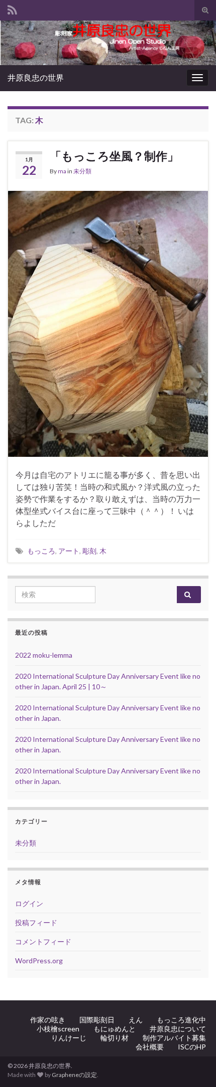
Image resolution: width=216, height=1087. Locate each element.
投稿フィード (36, 922)
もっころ (41, 551)
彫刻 (89, 551)
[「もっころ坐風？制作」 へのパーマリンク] (108, 323)
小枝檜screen (58, 1028)
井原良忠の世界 (36, 77)
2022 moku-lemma (43, 655)
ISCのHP (192, 1046)
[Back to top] (193, 1064)
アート (68, 551)
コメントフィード (43, 941)
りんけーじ (68, 1037)
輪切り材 (114, 1037)
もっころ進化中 (181, 1019)
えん (136, 1019)
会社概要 (150, 1046)
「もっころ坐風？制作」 (114, 156)
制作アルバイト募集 (174, 1037)
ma (62, 171)
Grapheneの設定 (74, 1074)
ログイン (29, 903)
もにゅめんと (114, 1028)
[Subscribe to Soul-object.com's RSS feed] (12, 8)
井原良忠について (178, 1028)
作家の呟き (47, 1019)
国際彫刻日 (97, 1019)
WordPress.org (39, 960)
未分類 (82, 171)
